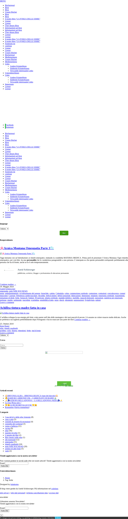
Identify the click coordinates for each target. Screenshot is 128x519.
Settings (58, 518)
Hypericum (39, 298)
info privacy (5, 493)
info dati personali (18, 493)
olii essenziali (10, 440)
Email (2, 463)
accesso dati (53, 493)
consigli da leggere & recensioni (17, 422)
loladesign (14, 484)
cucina (7, 428)
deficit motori (51, 296)
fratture (31, 298)
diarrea (14, 331)
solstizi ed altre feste (13, 449)
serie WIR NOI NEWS (18, 291)
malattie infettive (65, 298)
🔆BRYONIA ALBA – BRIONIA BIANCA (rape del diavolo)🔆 (31, 396)
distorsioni (86, 296)
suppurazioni (79, 300)
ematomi (94, 296)
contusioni (102, 293)
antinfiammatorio (11, 293)
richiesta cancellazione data (37, 493)
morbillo (76, 298)
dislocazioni (76, 296)
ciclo (9, 331)
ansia (2, 293)
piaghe (10, 300)
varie (7, 451)
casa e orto (9, 419)
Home (7, 478)
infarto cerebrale (51, 298)
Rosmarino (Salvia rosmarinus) (17, 407)
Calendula (60, 293)
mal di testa (36, 331)
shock (61, 300)
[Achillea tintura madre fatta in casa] (14, 313)
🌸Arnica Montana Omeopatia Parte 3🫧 (27, 248)
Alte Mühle (68, 386)
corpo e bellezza (11, 426)
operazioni (99, 298)
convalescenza (113, 293)
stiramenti (69, 300)
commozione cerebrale (79, 293)
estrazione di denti (7, 298)
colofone (54, 489)
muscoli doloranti (87, 298)
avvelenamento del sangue (29, 293)
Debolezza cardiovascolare (26, 296)
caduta (52, 293)
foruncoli (23, 298)
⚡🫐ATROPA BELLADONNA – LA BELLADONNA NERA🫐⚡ (33, 400)
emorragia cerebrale (106, 296)
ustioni (98, 300)
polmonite (18, 300)
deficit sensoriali (64, 296)
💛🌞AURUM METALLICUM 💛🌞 (21, 405)
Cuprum (12, 296)
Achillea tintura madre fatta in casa (23, 307)
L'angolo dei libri (11, 435)
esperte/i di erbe (11, 433)
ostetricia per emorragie (113, 298)
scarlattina (35, 300)
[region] (64, 107)
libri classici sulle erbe (13, 437)
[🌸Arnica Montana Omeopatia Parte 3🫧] (17, 253)
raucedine (26, 300)
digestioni (22, 331)
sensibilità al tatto (47, 300)
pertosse (3, 300)
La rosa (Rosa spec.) (13, 403)
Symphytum (89, 300)
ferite (17, 298)
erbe (1, 328)
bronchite (44, 293)
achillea (3, 331)
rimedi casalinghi (11, 328)
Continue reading (8, 284)
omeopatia (4, 291)
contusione (93, 293)
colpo (67, 293)
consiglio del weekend (14, 424)
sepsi (56, 300)
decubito (41, 296)
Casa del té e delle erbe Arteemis (18, 417)
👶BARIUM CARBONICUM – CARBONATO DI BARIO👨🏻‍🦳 (31, 398)
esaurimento (119, 296)
